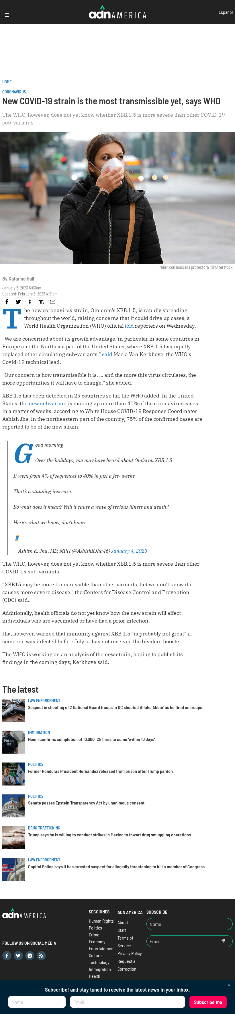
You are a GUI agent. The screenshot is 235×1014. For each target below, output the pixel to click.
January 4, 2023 (129, 551)
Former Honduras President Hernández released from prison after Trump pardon (100, 771)
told (129, 325)
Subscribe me (208, 1002)
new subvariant (48, 403)
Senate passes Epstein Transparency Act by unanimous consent (86, 802)
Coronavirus (14, 91)
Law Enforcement (44, 700)
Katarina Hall (21, 278)
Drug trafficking (44, 827)
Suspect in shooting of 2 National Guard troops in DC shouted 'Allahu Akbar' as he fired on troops (115, 707)
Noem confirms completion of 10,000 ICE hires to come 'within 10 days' (91, 739)
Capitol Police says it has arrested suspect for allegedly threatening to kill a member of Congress (116, 866)
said (107, 354)
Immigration (39, 732)
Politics (35, 764)
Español (226, 12)
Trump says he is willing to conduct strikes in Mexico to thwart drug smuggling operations (109, 834)
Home (6, 81)
